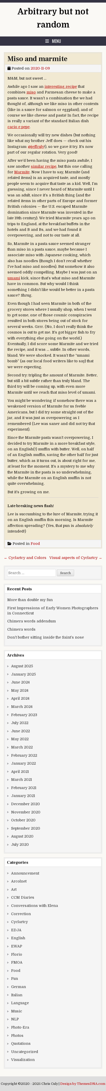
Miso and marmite (37, 58)
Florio (16, 954)
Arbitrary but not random (53, 18)
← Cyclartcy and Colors (25, 558)
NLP (15, 1019)
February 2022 (24, 755)
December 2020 (25, 804)
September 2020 (25, 828)
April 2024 (20, 698)
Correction (21, 914)
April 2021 (20, 772)
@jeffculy (36, 147)
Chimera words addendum (31, 621)
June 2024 (20, 682)
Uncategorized (24, 1052)
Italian (16, 995)
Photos (17, 1035)
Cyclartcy (19, 922)
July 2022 (19, 723)
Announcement (25, 873)
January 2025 (23, 674)
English (18, 938)
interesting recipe (61, 86)
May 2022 (20, 739)
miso (31, 92)
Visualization (23, 1060)
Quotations (21, 1043)
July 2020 (20, 844)
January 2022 (23, 763)
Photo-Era (20, 1027)
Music (16, 1011)
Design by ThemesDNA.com (82, 1084)
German (18, 987)
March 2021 (21, 779)
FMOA (16, 962)
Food (35, 544)
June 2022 (20, 731)
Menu (56, 41)
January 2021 (23, 796)
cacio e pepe (18, 127)
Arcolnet (18, 881)
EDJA (16, 930)
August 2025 (22, 666)
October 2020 (23, 820)
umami (13, 278)
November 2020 (25, 812)
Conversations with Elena (34, 906)
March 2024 (21, 707)
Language (20, 1003)
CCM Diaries (22, 897)
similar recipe (43, 166)
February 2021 (23, 788)
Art (13, 889)
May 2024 (19, 690)
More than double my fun (30, 600)
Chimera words (21, 629)
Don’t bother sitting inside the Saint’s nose (45, 637)
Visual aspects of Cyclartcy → (75, 558)
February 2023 (24, 715)
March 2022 (22, 747)
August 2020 (22, 836)
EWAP (16, 946)
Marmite (22, 172)
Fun (14, 978)
